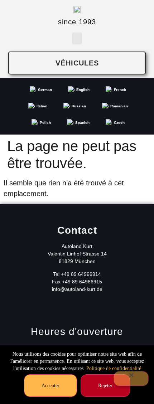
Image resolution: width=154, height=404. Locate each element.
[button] (77, 38)
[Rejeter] (131, 378)
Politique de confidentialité (113, 368)
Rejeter (105, 385)
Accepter (50, 385)
